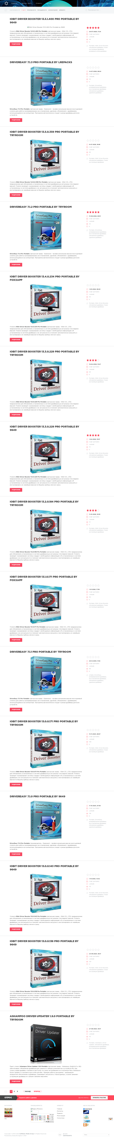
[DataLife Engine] (6, 3)
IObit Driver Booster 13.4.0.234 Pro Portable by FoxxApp (45, 278)
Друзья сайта (26, 3)
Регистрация (61, 1115)
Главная (59, 1108)
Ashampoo (98, 1042)
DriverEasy (98, 85)
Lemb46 (91, 36)
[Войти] (107, 3)
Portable (91, 45)
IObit (96, 45)
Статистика (60, 1118)
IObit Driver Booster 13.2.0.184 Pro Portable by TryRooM (44, 503)
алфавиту (62, 10)
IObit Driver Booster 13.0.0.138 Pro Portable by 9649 (44, 943)
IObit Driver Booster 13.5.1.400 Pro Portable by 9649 (44, 21)
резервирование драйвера (97, 87)
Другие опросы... (84, 1097)
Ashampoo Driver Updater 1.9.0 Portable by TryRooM (42, 1018)
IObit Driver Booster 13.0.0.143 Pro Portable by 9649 (44, 868)
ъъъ (5, 1118)
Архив (48, 3)
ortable (91, 675)
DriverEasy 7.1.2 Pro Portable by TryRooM (41, 207)
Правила (59, 1113)
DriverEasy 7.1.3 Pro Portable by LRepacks (41, 62)
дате (24, 10)
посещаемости (42, 10)
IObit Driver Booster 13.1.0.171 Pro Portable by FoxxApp (43, 578)
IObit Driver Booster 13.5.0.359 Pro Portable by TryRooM (44, 134)
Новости (14, 3)
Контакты (60, 1111)
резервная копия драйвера (97, 51)
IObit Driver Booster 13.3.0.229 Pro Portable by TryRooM (44, 353)
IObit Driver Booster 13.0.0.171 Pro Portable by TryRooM (44, 723)
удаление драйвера (95, 92)
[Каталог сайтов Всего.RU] (16, 1109)
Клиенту (39, 3)
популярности (31, 10)
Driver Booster (103, 45)
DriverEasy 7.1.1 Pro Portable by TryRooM (40, 652)
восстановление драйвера (97, 89)
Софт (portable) (94, 34)
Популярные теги (93, 10)
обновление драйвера (96, 47)
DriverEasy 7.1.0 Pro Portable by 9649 (37, 796)
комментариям (53, 10)
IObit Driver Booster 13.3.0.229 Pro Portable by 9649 (44, 428)
